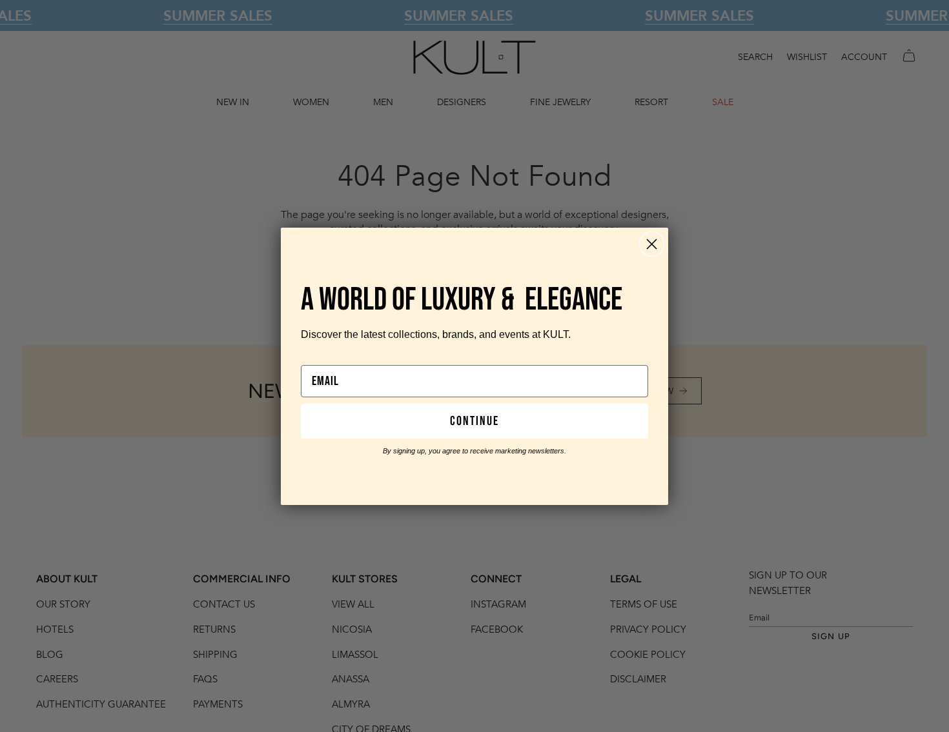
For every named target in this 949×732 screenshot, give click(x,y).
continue (474, 421)
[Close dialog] (651, 244)
